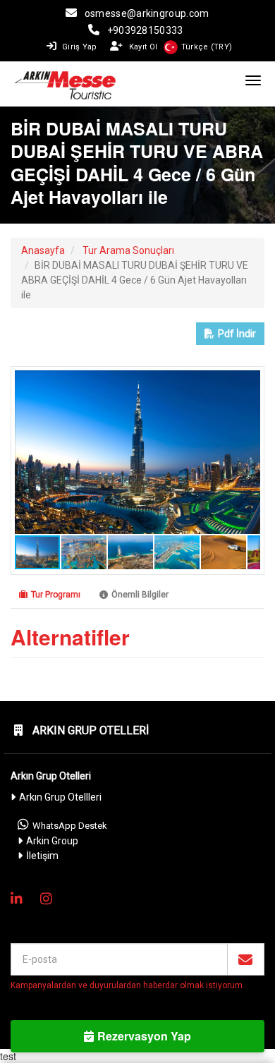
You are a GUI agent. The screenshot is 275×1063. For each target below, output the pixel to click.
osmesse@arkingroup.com (147, 13)
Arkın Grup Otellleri (60, 797)
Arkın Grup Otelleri (89, 730)
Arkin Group (52, 840)
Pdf (237, 333)
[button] (247, 383)
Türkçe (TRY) (207, 46)
